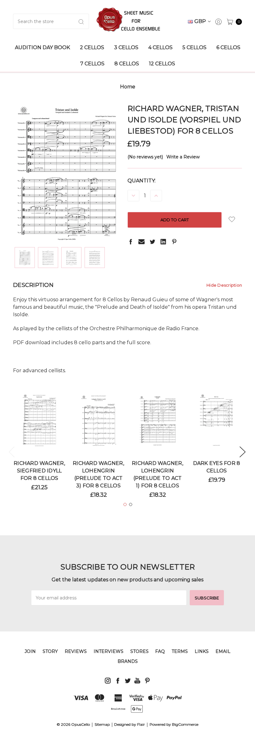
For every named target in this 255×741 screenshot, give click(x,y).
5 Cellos (194, 47)
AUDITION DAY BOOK (42, 47)
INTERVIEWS (108, 651)
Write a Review (183, 157)
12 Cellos (162, 64)
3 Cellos (126, 47)
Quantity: (141, 181)
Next (242, 451)
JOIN (30, 651)
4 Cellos (160, 47)
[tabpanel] (39, 444)
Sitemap (102, 724)
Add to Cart (39, 427)
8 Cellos (126, 64)
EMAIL (223, 651)
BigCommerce (185, 724)
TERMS (180, 651)
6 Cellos (228, 47)
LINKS (202, 651)
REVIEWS (76, 651)
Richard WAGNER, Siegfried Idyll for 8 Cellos (39, 470)
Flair (141, 724)
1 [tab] (125, 504)
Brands (128, 661)
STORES (139, 651)
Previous (11, 451)
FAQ (160, 651)
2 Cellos (92, 47)
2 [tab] (130, 504)
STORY (50, 651)
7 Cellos (92, 64)
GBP (200, 21)
